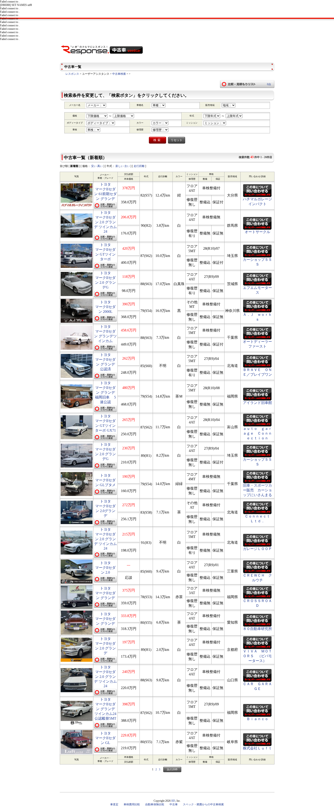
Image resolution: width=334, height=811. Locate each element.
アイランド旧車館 (257, 403)
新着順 (74, 166)
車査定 (114, 804)
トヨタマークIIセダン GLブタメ (105, 480)
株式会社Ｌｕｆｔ (257, 748)
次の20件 (172, 769)
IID (173, 800)
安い (94, 166)
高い (100, 166)
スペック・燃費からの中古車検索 (203, 804)
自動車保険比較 (154, 804)
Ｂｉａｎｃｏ (257, 719)
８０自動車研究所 (257, 629)
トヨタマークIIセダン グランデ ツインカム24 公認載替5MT (107, 708)
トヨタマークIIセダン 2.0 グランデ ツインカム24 (105, 222)
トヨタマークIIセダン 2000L (105, 306)
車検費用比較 (132, 804)
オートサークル (257, 232)
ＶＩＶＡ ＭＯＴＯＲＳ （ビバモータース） (257, 656)
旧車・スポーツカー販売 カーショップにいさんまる (257, 490)
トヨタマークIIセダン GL (105, 738)
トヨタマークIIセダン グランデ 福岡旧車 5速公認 (107, 392)
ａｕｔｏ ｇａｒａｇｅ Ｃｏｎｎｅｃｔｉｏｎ (257, 433)
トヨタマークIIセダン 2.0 (105, 567)
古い (127, 166)
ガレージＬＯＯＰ (257, 549)
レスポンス (72, 73)
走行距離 (139, 166)
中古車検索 (119, 73)
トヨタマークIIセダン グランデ (105, 593)
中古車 (173, 804)
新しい (119, 166)
